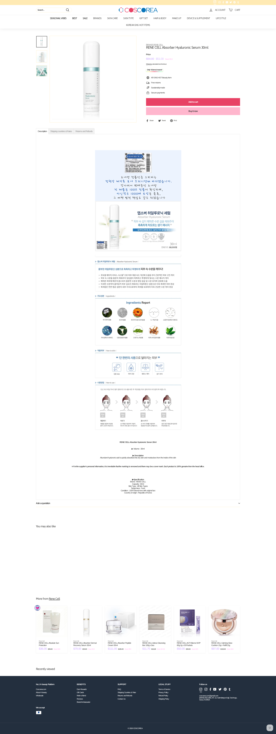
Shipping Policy (163, 699)
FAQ (119, 689)
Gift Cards (80, 692)
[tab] (42, 131)
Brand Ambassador (83, 702)
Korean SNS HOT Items (138, 25)
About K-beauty (41, 692)
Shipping (149, 64)
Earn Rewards (82, 689)
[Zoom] (93, 79)
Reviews (80, 699)
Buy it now (193, 111)
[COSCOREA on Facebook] (210, 689)
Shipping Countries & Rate (127, 692)
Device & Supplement (198, 18)
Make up (176, 18)
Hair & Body (159, 18)
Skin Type (128, 18)
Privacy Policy (163, 692)
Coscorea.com (41, 689)
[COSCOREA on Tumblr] (229, 689)
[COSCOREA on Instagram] (205, 689)
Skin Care (112, 18)
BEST (74, 18)
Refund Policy (163, 695)
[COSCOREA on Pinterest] (225, 689)
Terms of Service (164, 689)
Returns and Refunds (125, 695)
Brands (97, 18)
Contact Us (121, 699)
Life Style (221, 18)
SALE (85, 18)
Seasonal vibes (58, 18)
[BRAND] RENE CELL (154, 45)
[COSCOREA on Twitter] (220, 689)
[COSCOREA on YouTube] (214, 689)
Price (148, 54)
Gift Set (143, 18)
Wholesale (39, 695)
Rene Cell (54, 598)
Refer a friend (81, 695)
